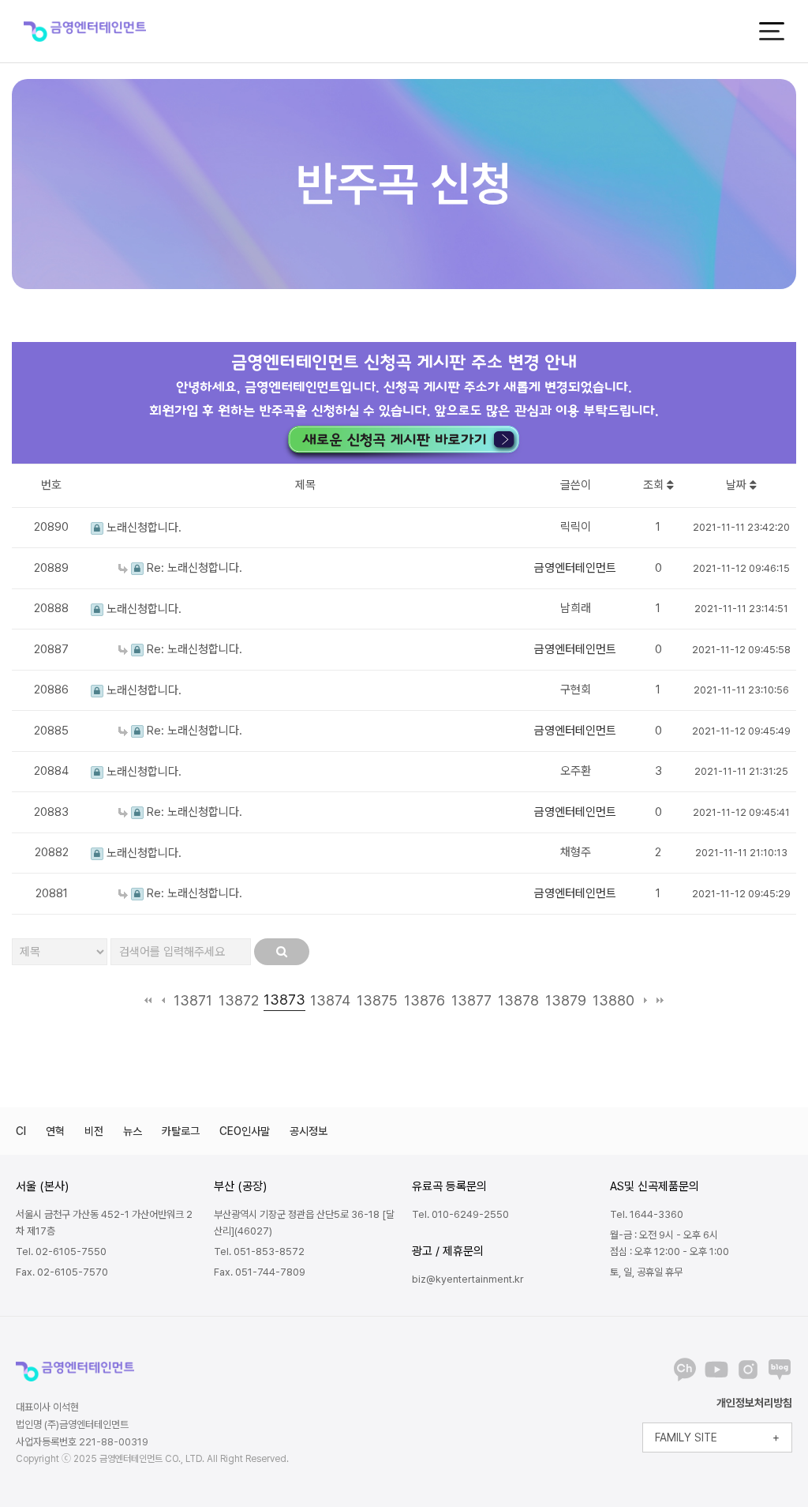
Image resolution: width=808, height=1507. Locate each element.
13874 (330, 1000)
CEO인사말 (244, 1131)
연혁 (55, 1131)
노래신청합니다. (142, 527)
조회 (655, 485)
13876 (424, 1000)
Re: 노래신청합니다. (193, 568)
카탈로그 (181, 1131)
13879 (565, 1000)
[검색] (281, 951)
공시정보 (308, 1131)
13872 (239, 1000)
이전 (163, 1001)
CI (21, 1131)
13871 (193, 1000)
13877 (471, 1000)
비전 (93, 1131)
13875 (377, 1000)
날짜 (738, 485)
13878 (518, 1000)
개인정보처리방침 (754, 1402)
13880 (613, 1000)
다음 (645, 1001)
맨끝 (660, 1001)
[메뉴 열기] (771, 31)
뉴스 (132, 1131)
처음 (148, 1001)
